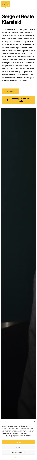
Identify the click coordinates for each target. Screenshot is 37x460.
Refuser (18, 447)
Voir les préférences (18, 452)
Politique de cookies (17, 457)
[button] (34, 421)
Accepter (19, 442)
